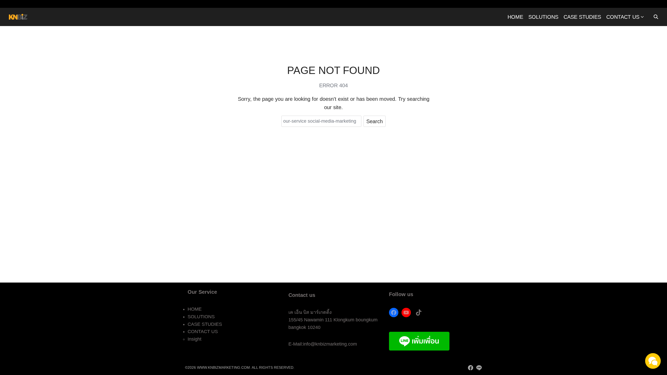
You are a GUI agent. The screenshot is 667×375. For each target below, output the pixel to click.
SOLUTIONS (543, 17)
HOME (515, 17)
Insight (194, 339)
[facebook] (470, 368)
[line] (479, 368)
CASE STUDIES (582, 17)
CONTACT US (622, 17)
